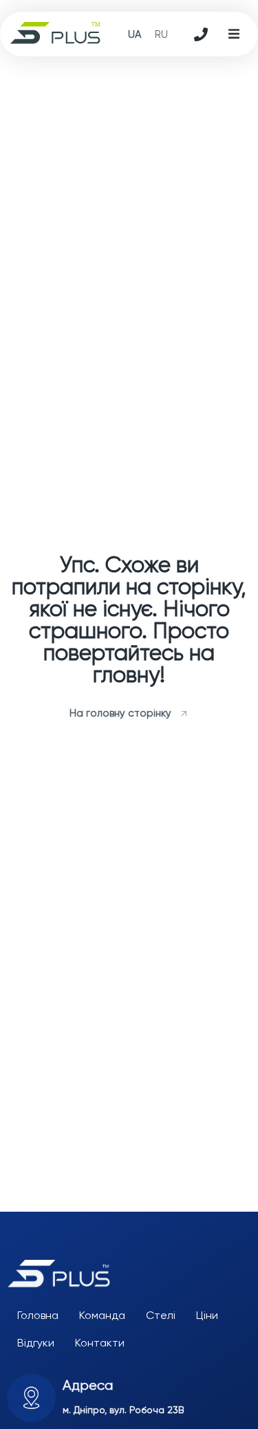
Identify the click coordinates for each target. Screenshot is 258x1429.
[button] (234, 34)
